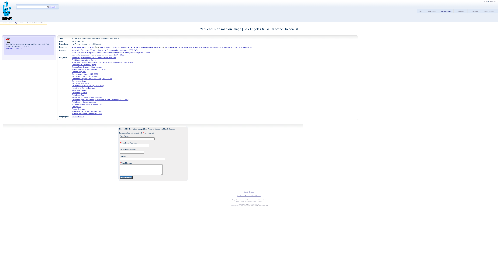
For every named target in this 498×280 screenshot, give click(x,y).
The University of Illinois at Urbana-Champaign (254, 205)
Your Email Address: (128, 143)
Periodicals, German (79, 93)
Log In (486, 1)
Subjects (461, 11)
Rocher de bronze (78, 109)
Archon (10, 23)
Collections (432, 11)
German (75, 117)
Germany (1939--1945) (80, 83)
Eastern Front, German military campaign (87, 67)
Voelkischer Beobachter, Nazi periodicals (87, 111)
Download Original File (14, 48)
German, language (79, 72)
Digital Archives (19, 23)
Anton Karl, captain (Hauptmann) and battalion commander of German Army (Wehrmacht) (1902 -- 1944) (111, 53)
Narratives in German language (83, 88)
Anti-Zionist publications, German (84, 60)
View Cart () (493, 1)
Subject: (123, 156)
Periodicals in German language (84, 102)
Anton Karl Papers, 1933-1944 (83, 47)
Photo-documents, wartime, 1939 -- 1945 (87, 104)
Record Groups (489, 11)
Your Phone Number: (128, 150)
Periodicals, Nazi (78, 95)
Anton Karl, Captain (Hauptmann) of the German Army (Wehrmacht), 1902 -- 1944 (102, 62)
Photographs (76, 107)
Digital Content (446, 11)
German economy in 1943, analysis (85, 76)
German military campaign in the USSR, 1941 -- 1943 (92, 79)
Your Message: (126, 163)
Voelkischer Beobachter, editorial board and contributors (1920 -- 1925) (98, 55)
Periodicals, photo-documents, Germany (87, 97)
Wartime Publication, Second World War (87, 114)
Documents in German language (84, 65)
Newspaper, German (79, 90)
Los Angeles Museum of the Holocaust (249, 196)
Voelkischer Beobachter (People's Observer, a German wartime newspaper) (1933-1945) (104, 50)
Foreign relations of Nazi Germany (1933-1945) (89, 69)
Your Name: (124, 136)
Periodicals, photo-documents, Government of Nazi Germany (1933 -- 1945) (100, 100)
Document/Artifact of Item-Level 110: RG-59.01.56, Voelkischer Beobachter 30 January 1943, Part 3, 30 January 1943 (209, 47)
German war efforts (79, 81)
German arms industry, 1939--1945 (85, 74)
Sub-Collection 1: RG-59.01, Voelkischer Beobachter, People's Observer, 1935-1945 (130, 47)
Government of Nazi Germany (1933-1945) (88, 86)
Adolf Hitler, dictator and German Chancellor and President (94, 58)
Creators (475, 11)
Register (251, 191)
